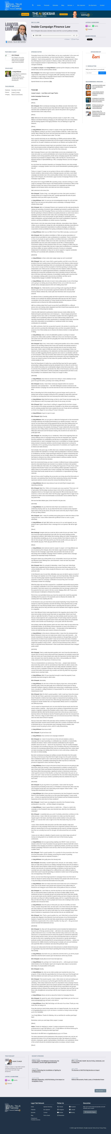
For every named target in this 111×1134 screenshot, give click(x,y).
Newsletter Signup (90, 1112)
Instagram (61, 1109)
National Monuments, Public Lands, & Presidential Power (88, 1080)
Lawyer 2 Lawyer (16, 92)
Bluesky (73, 1112)
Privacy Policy (102, 1128)
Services (70, 5)
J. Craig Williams (16, 72)
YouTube (61, 1112)
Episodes (55, 5)
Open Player (76, 39)
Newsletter (61, 1115)
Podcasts (46, 5)
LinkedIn (73, 1109)
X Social (61, 1106)
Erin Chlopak (15, 55)
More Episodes (99, 1091)
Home (39, 5)
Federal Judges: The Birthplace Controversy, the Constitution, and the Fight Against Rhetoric (45, 1061)
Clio (50, 81)
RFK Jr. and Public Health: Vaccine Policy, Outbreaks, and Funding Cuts (88, 1061)
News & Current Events (17, 94)
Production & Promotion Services (35, 1119)
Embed (67, 39)
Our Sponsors (93, 5)
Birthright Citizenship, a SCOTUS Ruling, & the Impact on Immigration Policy (48, 1080)
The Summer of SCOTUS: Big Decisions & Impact (86, 1070)
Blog (62, 5)
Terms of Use (96, 1128)
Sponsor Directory (48, 1106)
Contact (102, 5)
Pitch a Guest (47, 1115)
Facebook (73, 1106)
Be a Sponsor (81, 5)
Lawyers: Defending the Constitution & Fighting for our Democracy (46, 1071)
